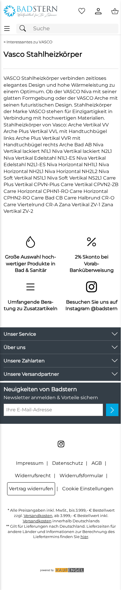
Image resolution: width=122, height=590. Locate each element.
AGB (97, 463)
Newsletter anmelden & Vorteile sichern (51, 397)
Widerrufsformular (81, 475)
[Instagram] (61, 444)
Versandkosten (38, 515)
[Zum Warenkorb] (114, 11)
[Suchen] (24, 29)
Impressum (30, 463)
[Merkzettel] (81, 11)
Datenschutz (67, 463)
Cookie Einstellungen (87, 488)
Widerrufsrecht (33, 475)
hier (84, 537)
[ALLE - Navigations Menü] (7, 28)
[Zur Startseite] (30, 11)
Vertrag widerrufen (31, 488)
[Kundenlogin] (98, 11)
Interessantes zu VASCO (29, 42)
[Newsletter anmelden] (112, 410)
